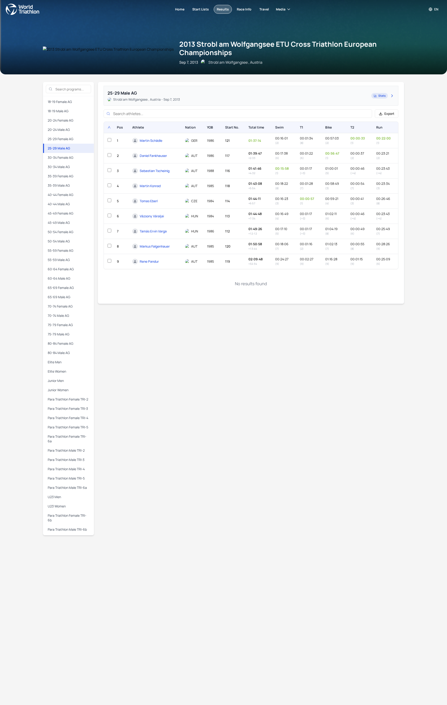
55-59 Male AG (59, 260)
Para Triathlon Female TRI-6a (67, 438)
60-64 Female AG (61, 269)
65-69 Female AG (61, 287)
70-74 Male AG (58, 315)
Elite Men (54, 362)
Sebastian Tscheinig (154, 171)
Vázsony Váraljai (152, 216)
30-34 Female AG (60, 157)
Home (179, 9)
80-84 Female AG (60, 343)
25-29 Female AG (60, 139)
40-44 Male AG (59, 204)
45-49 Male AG (59, 222)
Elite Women (57, 371)
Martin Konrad (150, 186)
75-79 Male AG (58, 334)
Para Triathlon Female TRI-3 (68, 408)
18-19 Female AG (60, 101)
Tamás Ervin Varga (153, 231)
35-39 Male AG (59, 185)
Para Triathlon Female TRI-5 (68, 427)
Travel (264, 9)
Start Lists (200, 9)
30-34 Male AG (59, 167)
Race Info (244, 9)
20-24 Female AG (60, 120)
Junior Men (56, 380)
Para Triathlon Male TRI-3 (66, 459)
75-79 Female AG (60, 325)
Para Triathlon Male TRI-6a (67, 487)
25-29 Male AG (59, 148)
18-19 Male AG (58, 111)
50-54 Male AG (59, 241)
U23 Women (57, 506)
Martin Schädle (151, 140)
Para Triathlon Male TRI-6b (67, 529)
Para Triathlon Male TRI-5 (66, 478)
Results (223, 9)
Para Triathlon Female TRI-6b (67, 517)
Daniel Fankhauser (153, 155)
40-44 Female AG (60, 194)
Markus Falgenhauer (155, 246)
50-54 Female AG (60, 232)
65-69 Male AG (59, 297)
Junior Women (58, 390)
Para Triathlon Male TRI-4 (66, 469)
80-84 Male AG (59, 353)
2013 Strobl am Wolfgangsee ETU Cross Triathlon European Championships (278, 48)
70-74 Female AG (60, 306)
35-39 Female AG (60, 176)
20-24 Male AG (59, 129)
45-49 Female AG (60, 213)
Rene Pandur (149, 261)
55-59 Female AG (60, 250)
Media (280, 9)
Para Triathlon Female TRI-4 (68, 418)
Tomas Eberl (149, 201)
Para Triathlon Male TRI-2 (66, 450)
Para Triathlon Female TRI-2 (68, 399)
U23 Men (54, 497)
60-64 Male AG (59, 278)
